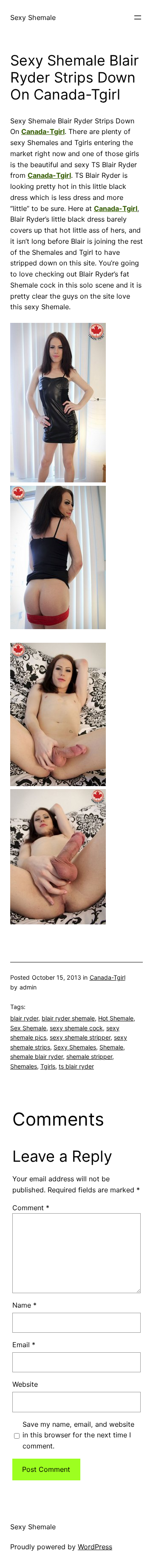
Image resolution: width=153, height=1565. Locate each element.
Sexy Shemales (75, 1047)
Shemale (111, 1047)
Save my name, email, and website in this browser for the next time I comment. (78, 1435)
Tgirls (47, 1066)
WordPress (95, 1546)
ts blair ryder (76, 1066)
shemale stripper (89, 1056)
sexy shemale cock (76, 1028)
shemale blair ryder (36, 1056)
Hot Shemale (115, 1018)
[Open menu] (138, 17)
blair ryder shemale (68, 1018)
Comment (30, 1207)
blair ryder (24, 1018)
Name (24, 1305)
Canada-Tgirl (43, 131)
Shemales (23, 1066)
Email (23, 1344)
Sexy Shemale (33, 17)
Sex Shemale (28, 1028)
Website (25, 1384)
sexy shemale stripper (80, 1037)
